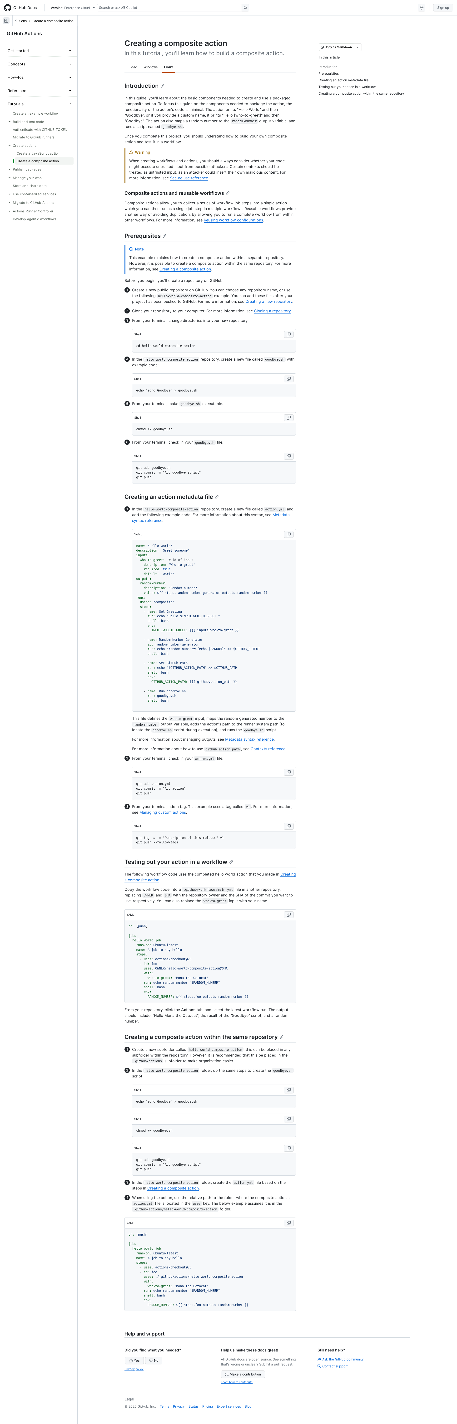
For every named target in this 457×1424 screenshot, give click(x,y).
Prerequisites (142, 235)
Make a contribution (245, 1374)
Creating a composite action (185, 269)
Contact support (335, 1366)
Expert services (229, 1406)
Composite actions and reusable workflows (174, 193)
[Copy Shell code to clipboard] (289, 334)
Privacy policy (134, 1369)
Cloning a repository (272, 310)
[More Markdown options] (358, 47)
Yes (137, 1360)
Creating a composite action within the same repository (201, 1036)
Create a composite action (53, 21)
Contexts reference (268, 748)
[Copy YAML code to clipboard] (289, 534)
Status (194, 1406)
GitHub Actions (24, 33)
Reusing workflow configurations (233, 220)
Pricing (207, 1406)
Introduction (141, 85)
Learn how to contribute (237, 1382)
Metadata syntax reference (249, 739)
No (156, 1360)
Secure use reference (189, 178)
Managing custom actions (162, 812)
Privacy (179, 1406)
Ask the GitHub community (343, 1359)
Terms (164, 1406)
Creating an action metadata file (168, 496)
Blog (248, 1406)
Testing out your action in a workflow (175, 861)
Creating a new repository (268, 301)
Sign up (443, 7)
